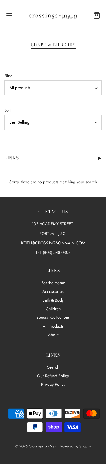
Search (53, 367)
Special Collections (53, 317)
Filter (8, 76)
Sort (7, 110)
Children (53, 309)
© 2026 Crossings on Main (36, 446)
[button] (53, 87)
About (53, 335)
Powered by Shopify (75, 446)
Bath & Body (53, 300)
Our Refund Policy (53, 376)
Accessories (53, 291)
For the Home (53, 283)
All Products (53, 326)
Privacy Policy (53, 384)
